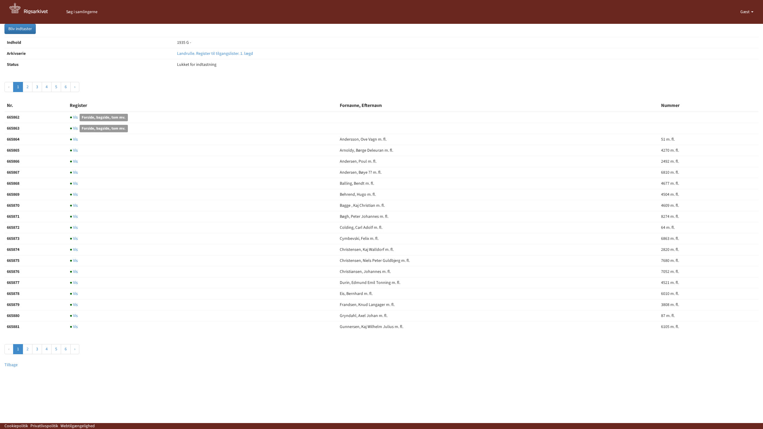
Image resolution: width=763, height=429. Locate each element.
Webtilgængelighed (78, 426)
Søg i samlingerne (81, 12)
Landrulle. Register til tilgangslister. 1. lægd (215, 54)
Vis (74, 117)
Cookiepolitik (16, 426)
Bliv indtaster (20, 29)
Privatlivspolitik (44, 426)
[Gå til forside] (32, 12)
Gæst (745, 12)
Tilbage (11, 365)
